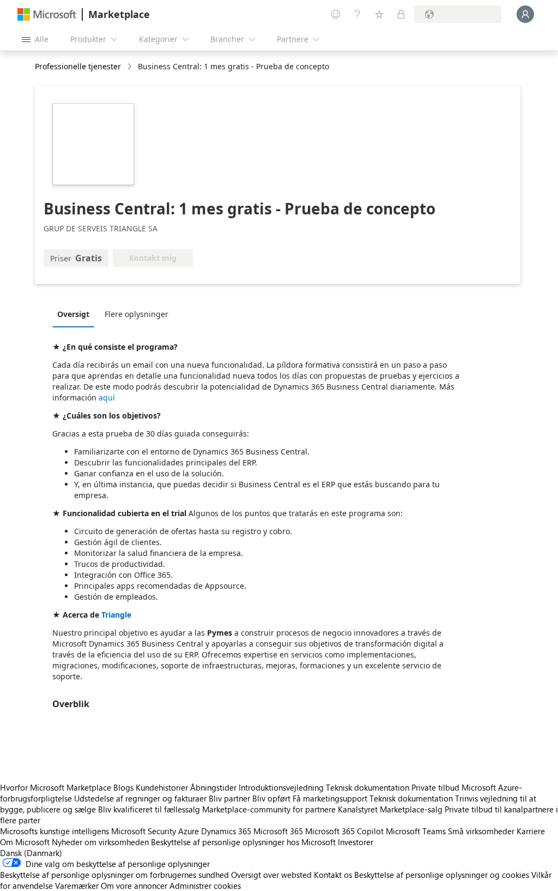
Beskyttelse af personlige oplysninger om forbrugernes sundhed (114, 874)
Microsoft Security (143, 831)
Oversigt (73, 314)
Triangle (116, 614)
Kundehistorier (162, 787)
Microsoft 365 (278, 831)
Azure (188, 831)
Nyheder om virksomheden (100, 841)
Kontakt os (333, 874)
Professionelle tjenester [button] (78, 66)
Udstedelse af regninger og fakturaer (140, 798)
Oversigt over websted (271, 874)
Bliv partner (229, 798)
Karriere (531, 831)
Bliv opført (271, 798)
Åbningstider (213, 787)
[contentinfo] (130, 67)
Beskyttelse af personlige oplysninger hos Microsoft (243, 841)
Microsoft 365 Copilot (344, 831)
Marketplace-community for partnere (269, 809)
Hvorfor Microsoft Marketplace (55, 787)
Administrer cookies (205, 885)
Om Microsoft (25, 841)
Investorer (355, 841)
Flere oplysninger (136, 314)
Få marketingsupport (330, 798)
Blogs (123, 787)
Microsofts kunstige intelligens (54, 831)
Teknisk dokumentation (367, 787)
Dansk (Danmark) (31, 852)
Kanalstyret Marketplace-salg (390, 809)
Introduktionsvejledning (281, 787)
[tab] (76, 314)
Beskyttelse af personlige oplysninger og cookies (441, 874)
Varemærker (77, 885)
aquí (107, 397)
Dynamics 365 (226, 831)
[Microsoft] (46, 14)
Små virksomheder (481, 831)
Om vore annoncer (134, 885)
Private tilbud (435, 787)
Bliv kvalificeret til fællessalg (149, 809)
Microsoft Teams (416, 831)
